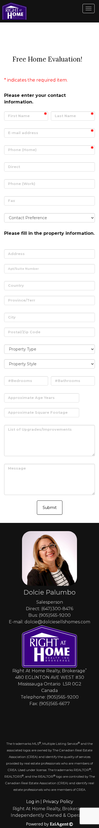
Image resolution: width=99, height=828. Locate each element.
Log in (32, 801)
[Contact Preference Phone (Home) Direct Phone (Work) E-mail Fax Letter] (49, 217)
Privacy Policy (58, 801)
